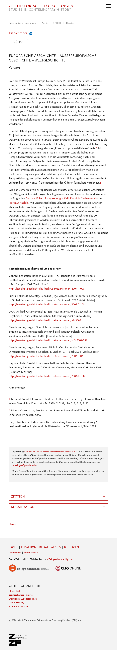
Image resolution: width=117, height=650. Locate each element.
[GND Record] (30, 33)
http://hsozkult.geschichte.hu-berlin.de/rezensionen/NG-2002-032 (48, 340)
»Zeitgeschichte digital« (60, 559)
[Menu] (108, 5)
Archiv (45, 23)
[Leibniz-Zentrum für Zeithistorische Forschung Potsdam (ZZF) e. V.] (18, 645)
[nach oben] (111, 644)
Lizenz (12, 524)
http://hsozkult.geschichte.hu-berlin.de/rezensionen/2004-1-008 (47, 288)
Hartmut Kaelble (18, 202)
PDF (21, 42)
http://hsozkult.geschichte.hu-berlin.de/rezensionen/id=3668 (45, 320)
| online (21, 595)
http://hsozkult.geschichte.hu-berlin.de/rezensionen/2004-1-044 (47, 356)
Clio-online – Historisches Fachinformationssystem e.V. (50, 452)
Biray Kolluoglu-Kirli (57, 198)
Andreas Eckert (35, 198)
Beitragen (71, 547)
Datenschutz (31, 553)
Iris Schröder (18, 33)
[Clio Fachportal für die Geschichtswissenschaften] (68, 571)
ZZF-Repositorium (19, 606)
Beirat (43, 547)
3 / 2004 (57, 23)
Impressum (15, 553)
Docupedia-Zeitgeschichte (23, 599)
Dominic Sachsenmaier (84, 198)
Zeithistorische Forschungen (22, 23)
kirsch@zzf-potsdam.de (24, 465)
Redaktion (28, 547)
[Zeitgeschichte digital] (31, 571)
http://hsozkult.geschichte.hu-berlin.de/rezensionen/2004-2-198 (47, 376)
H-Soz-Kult (15, 591)
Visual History (16, 603)
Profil (13, 547)
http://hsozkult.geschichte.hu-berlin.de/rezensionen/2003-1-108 (47, 304)
